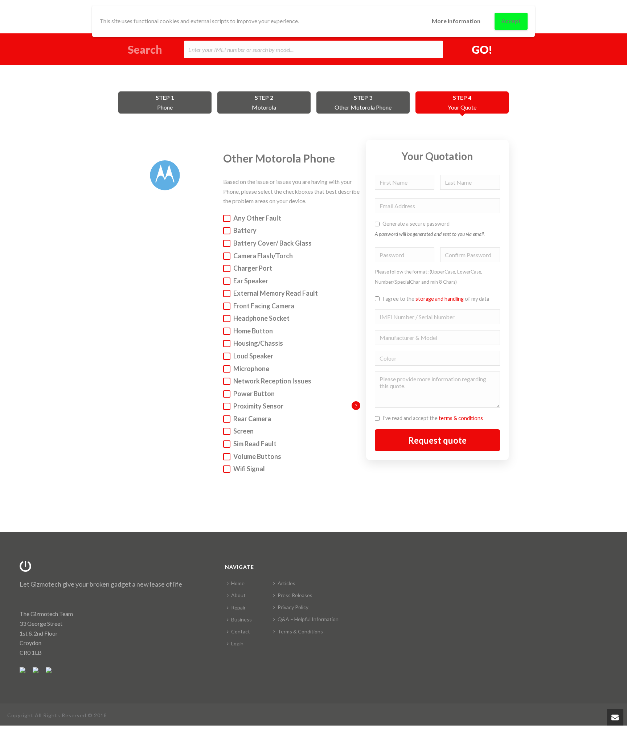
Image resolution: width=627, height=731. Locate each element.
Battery (245, 230)
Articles (286, 583)
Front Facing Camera (263, 306)
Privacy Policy (293, 607)
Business (241, 619)
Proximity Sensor (295, 405)
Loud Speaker (253, 356)
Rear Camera (252, 419)
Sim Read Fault (254, 444)
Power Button (254, 394)
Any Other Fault (257, 218)
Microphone (251, 369)
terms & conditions (461, 418)
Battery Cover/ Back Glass (272, 243)
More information (456, 20)
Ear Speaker (250, 281)
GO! (482, 49)
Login (237, 643)
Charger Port (252, 268)
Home (238, 583)
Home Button (253, 331)
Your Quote (462, 102)
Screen (243, 431)
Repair (238, 607)
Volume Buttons (257, 456)
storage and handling (439, 299)
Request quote (437, 440)
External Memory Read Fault (275, 293)
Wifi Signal (249, 469)
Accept (511, 20)
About (238, 595)
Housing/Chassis (258, 343)
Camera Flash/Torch (263, 256)
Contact (240, 631)
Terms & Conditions (300, 631)
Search (145, 49)
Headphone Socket (261, 318)
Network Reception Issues (272, 381)
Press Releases (295, 595)
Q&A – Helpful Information (308, 619)
